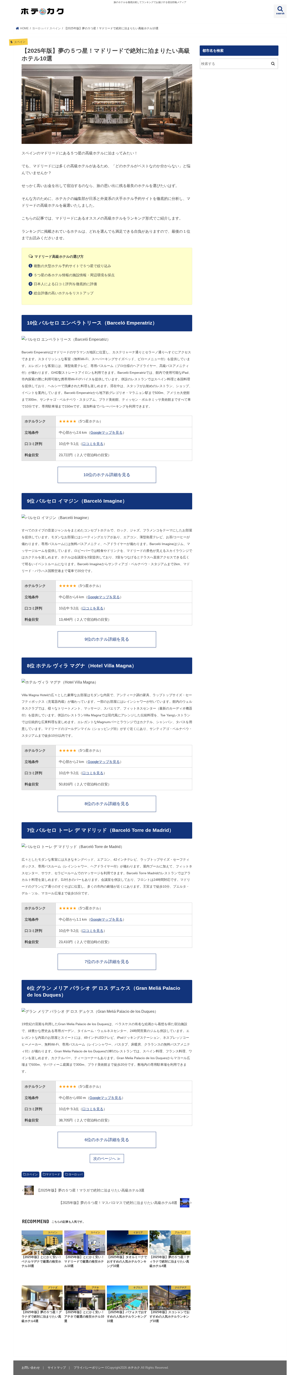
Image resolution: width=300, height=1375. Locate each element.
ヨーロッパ (75, 1174)
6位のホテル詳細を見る (107, 1139)
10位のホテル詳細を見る (106, 474)
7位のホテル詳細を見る (107, 961)
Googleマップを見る (106, 432)
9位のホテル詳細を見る (107, 639)
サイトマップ (57, 1367)
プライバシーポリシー (89, 1367)
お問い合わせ (31, 1367)
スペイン (32, 1174)
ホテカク (134, 1367)
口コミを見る (92, 444)
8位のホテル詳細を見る (107, 803)
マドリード (53, 1174)
